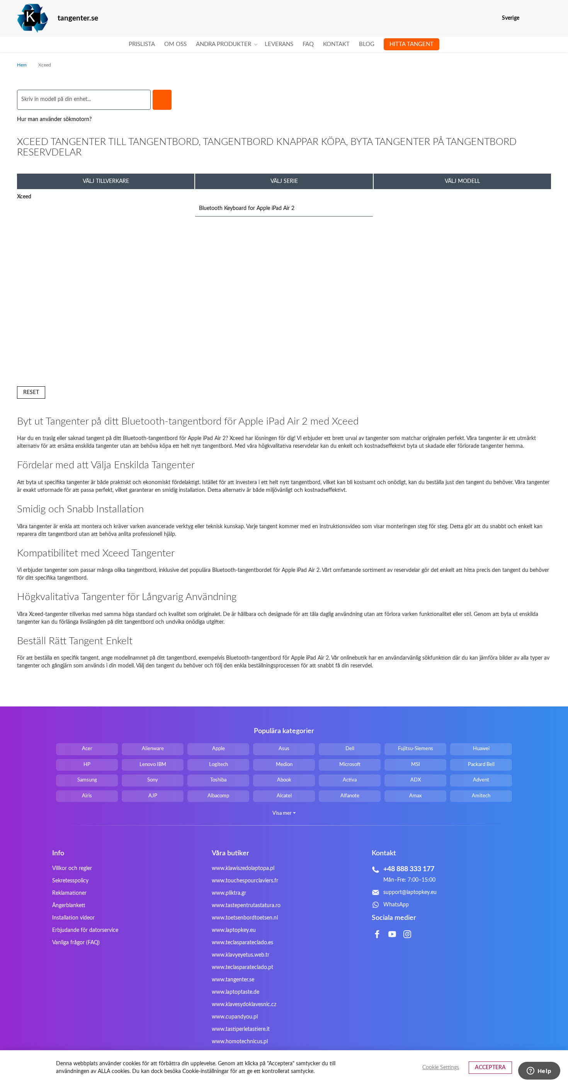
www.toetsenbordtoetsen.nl (245, 918)
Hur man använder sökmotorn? (54, 119)
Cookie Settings (440, 1067)
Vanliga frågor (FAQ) (76, 942)
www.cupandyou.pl (235, 1017)
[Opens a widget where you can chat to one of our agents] (539, 1071)
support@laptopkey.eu (410, 892)
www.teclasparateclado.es (242, 942)
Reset (31, 392)
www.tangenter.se (233, 980)
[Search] (162, 100)
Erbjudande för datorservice (85, 930)
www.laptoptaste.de (235, 992)
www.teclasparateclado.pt (242, 967)
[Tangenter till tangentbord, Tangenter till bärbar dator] (32, 18)
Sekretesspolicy (70, 881)
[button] (546, 18)
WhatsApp (396, 905)
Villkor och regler (72, 868)
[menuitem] (142, 44)
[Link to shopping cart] (530, 18)
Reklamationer (69, 893)
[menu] (284, 44)
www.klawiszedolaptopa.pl (243, 868)
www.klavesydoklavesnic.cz (244, 1004)
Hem (22, 65)
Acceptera (490, 1067)
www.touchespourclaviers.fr (245, 881)
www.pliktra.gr (229, 893)
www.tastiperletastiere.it (241, 1029)
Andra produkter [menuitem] (223, 44)
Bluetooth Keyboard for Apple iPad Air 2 (246, 208)
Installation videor (73, 918)
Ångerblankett (68, 905)
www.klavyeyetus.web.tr (240, 955)
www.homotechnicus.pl (240, 1041)
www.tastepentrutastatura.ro (246, 905)
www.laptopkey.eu (234, 930)
